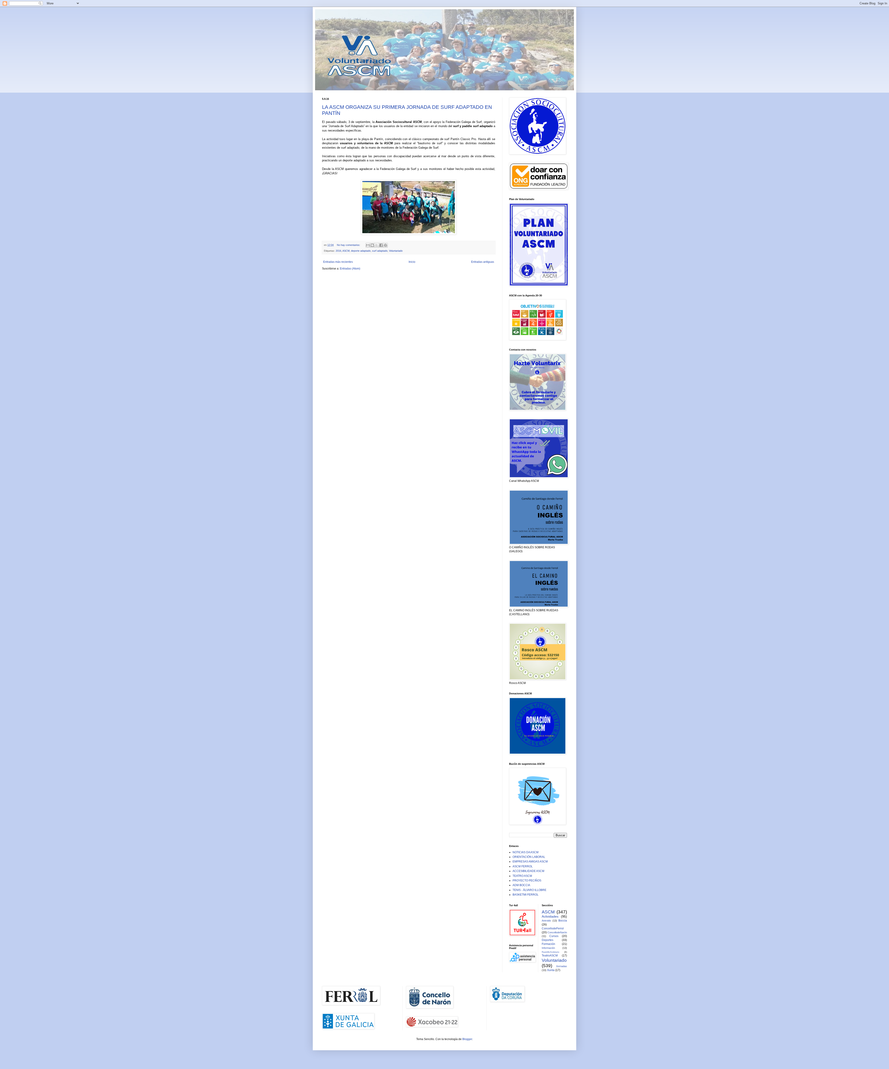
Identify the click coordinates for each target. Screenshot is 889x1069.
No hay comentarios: (349, 245)
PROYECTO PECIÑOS (527, 880)
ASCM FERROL (523, 866)
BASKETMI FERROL (525, 894)
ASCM (346, 250)
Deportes (547, 940)
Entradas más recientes (338, 261)
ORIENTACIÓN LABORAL (529, 857)
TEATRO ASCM (522, 876)
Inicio (412, 261)
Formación (548, 944)
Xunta (550, 970)
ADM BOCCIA (521, 885)
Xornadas (561, 966)
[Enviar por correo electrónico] (368, 245)
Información (548, 948)
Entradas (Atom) (350, 268)
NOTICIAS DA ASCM (525, 852)
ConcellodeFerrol (553, 928)
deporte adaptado (361, 250)
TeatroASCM (550, 955)
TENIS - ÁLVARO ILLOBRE (529, 890)
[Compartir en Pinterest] (385, 245)
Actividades (550, 916)
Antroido (546, 920)
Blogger (467, 1039)
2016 (338, 250)
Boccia (562, 920)
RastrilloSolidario (550, 952)
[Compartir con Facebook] (381, 245)
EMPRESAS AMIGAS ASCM (530, 861)
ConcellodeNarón (557, 932)
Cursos (553, 936)
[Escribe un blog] (372, 245)
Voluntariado (396, 250)
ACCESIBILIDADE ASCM (528, 871)
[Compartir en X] (376, 245)
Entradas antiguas (482, 261)
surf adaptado (380, 250)
